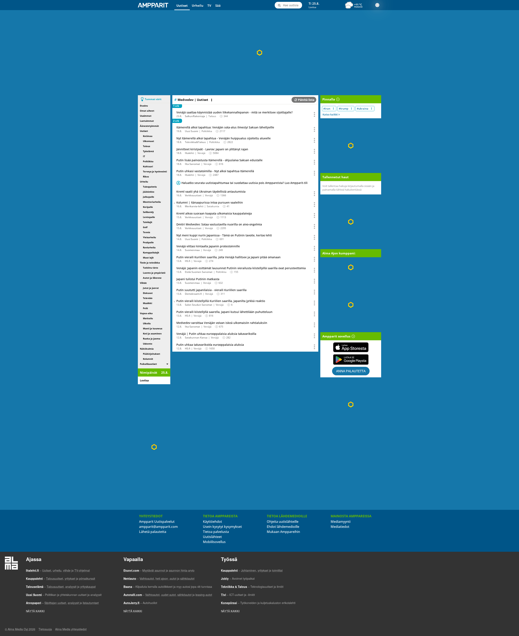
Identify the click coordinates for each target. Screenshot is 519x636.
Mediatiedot (340, 526)
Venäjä (201, 153)
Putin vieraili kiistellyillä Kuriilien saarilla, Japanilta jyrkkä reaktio (220, 301)
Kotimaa (147, 136)
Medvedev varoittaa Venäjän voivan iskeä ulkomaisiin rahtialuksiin (221, 323)
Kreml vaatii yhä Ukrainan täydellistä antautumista (211, 191)
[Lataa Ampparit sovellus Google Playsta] (350, 359)
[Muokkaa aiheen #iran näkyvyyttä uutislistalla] (333, 108)
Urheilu (197, 5)
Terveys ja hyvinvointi (155, 171)
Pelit (145, 308)
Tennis (146, 232)
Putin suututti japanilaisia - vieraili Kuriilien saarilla (211, 290)
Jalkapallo (148, 196)
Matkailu (148, 318)
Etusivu (144, 105)
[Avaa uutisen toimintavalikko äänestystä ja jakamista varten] (314, 114)
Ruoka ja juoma (151, 338)
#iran (326, 108)
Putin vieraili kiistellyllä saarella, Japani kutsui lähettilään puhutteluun (224, 312)
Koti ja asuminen (152, 333)
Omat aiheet (147, 110)
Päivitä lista (306, 100)
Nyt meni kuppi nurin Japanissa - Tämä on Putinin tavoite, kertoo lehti (224, 235)
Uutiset (182, 5)
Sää (218, 5)
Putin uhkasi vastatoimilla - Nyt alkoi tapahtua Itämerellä (215, 171)
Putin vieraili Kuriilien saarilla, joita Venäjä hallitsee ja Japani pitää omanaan (228, 257)
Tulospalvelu (150, 186)
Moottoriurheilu (152, 201)
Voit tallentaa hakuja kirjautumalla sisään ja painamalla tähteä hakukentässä (348, 187)
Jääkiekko (148, 191)
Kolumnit (148, 358)
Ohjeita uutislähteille (282, 521)
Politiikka (148, 161)
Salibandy (148, 211)
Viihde (143, 282)
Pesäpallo (148, 242)
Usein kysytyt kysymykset (222, 526)
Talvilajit (147, 222)
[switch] (167, 363)
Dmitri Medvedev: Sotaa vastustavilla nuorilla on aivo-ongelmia (219, 224)
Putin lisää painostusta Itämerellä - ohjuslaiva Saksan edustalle (219, 160)
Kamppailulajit (151, 252)
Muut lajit (148, 257)
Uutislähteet (212, 537)
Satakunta (213, 206)
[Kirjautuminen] (377, 5)
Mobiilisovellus (214, 542)
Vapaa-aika (146, 313)
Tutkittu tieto (150, 267)
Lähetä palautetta (152, 531)
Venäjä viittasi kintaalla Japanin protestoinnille (208, 246)
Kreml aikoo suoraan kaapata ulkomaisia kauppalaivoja (214, 213)
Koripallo (148, 206)
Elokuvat (148, 293)
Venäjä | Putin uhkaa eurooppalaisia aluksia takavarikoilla (216, 334)
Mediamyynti (341, 521)
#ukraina (362, 108)
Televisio (147, 298)
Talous (146, 146)
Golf (145, 227)
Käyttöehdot (212, 521)
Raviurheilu (149, 247)
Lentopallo (149, 217)
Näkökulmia (147, 348)
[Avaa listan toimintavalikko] (212, 100)
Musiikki (147, 303)
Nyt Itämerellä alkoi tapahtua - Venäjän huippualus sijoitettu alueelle (223, 138)
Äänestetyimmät (149, 125)
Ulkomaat (148, 141)
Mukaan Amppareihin (283, 531)
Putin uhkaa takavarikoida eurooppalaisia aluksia (210, 345)
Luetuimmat (147, 120)
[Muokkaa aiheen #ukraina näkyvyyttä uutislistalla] (371, 108)
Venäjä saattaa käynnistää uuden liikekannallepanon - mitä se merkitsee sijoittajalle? (234, 112)
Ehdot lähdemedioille (283, 526)
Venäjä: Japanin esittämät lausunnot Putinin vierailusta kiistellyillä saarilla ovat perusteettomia (241, 268)
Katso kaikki (330, 114)
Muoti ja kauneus (152, 328)
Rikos (146, 176)
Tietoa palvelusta (216, 531)
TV (209, 5)
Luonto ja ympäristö (154, 272)
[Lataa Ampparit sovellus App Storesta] (350, 347)
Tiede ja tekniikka (150, 262)
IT (144, 156)
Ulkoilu (147, 323)
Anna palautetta (351, 371)
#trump (343, 108)
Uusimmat (145, 115)
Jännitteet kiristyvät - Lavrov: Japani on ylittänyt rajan (212, 149)
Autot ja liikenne (152, 277)
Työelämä (148, 151)
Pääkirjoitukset (151, 353)
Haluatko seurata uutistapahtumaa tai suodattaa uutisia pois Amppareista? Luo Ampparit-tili (244, 183)
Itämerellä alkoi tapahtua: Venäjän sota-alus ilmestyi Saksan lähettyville (225, 127)
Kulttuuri (148, 166)
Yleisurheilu (149, 237)
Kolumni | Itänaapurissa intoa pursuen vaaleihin (209, 202)
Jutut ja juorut (151, 287)
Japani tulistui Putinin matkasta (197, 279)
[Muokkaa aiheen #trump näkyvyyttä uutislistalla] (351, 108)
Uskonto (147, 343)
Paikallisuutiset (148, 363)
